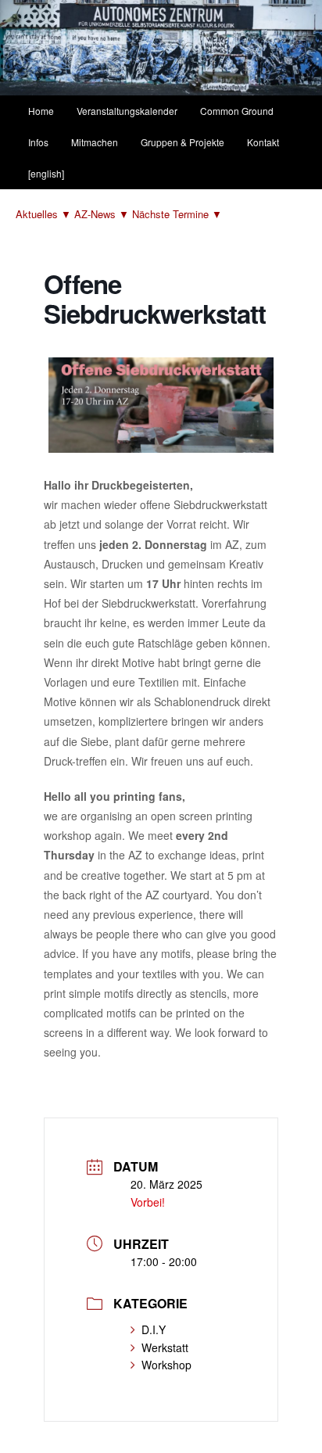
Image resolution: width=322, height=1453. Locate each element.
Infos (38, 142)
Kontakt (263, 142)
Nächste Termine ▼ (177, 213)
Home (41, 110)
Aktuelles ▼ (45, 213)
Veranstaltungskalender (127, 110)
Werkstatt (164, 1347)
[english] (46, 173)
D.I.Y (153, 1329)
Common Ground (237, 110)
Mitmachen (94, 142)
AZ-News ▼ (103, 213)
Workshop (166, 1364)
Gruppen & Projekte (182, 142)
